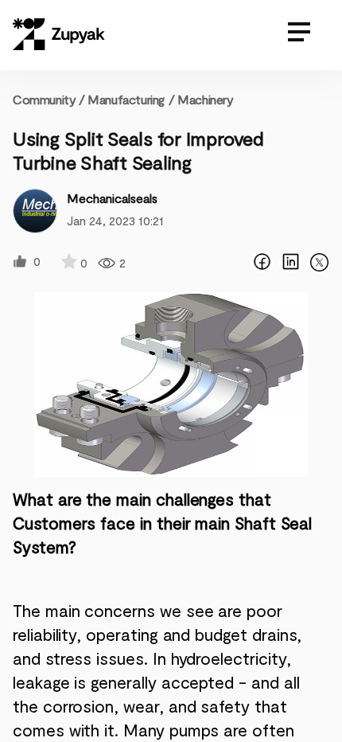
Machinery (205, 99)
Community (49, 99)
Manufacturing (126, 99)
